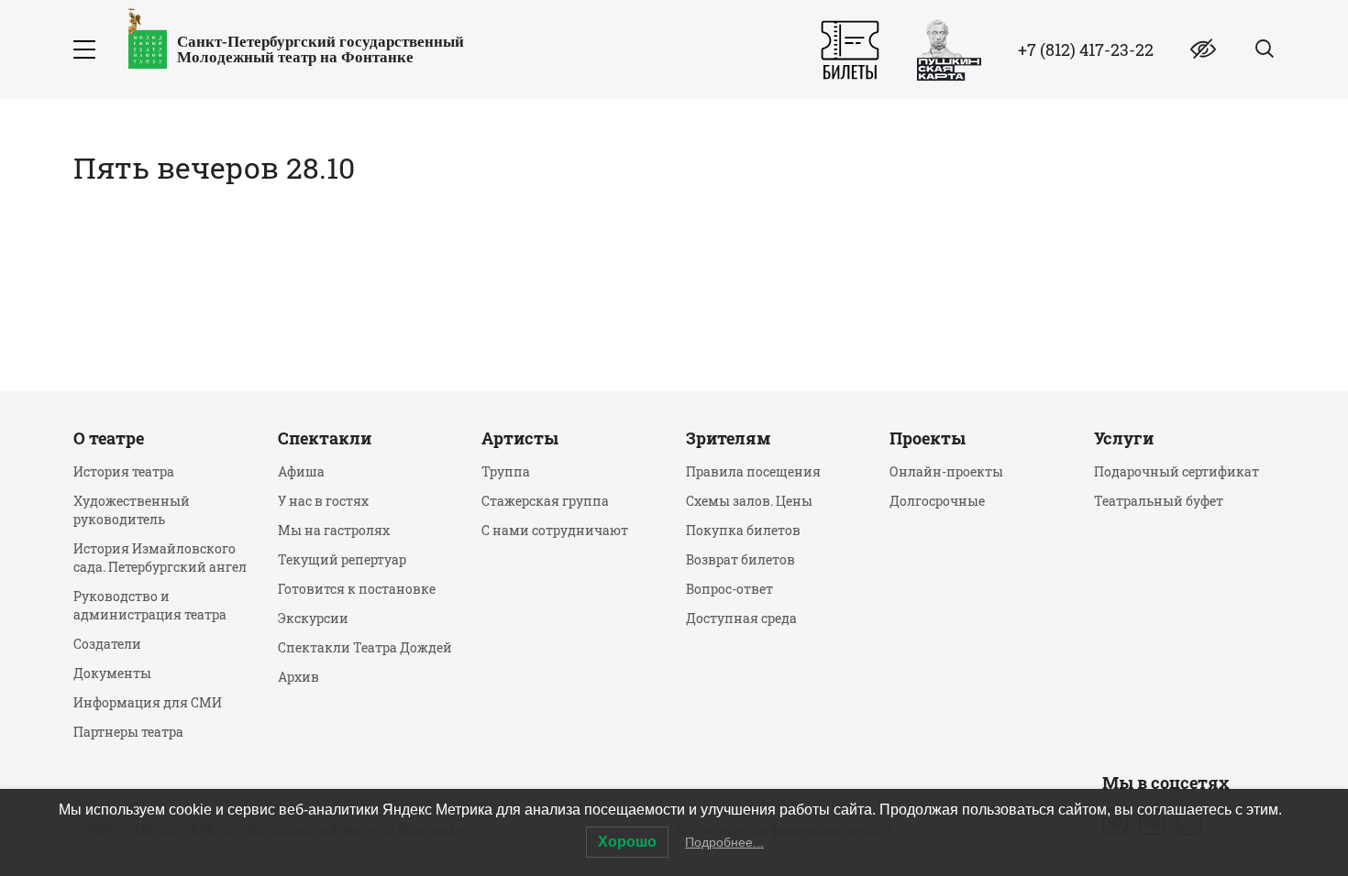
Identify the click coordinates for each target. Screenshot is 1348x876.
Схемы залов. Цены (749, 500)
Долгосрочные (937, 500)
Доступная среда (741, 618)
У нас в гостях (323, 500)
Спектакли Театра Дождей (365, 647)
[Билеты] (850, 50)
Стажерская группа (545, 500)
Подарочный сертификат (1176, 471)
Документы (112, 673)
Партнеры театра (128, 731)
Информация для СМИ (147, 702)
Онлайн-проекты (946, 471)
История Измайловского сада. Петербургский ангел (160, 557)
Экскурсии (313, 618)
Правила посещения (753, 471)
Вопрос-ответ (729, 588)
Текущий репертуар (342, 559)
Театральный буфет (1158, 500)
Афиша (301, 471)
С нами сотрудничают (554, 530)
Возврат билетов (740, 559)
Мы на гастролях (334, 530)
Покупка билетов (743, 530)
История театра (123, 471)
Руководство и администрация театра (150, 605)
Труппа (505, 471)
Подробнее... (724, 842)
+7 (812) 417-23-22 (1086, 49)
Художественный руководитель (131, 510)
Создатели (107, 643)
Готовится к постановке (357, 588)
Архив (298, 676)
